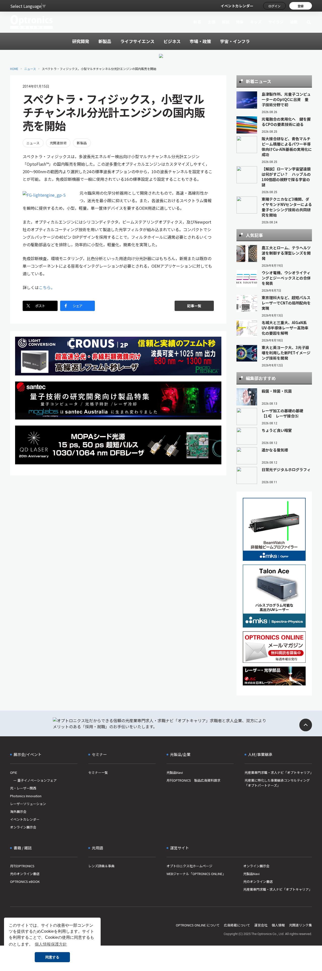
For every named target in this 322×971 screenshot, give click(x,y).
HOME (14, 68)
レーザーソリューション (28, 803)
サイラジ (276, 21)
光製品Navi (175, 772)
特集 (240, 21)
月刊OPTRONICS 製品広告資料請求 (193, 780)
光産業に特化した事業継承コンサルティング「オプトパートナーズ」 (277, 783)
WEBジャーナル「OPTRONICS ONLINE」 (196, 873)
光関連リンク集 (300, 925)
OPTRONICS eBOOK (25, 881)
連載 (294, 21)
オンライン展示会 (23, 827)
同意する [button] (52, 957)
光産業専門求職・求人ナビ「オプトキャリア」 (278, 772)
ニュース (30, 68)
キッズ (256, 21)
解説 (226, 21)
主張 (211, 21)
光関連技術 (58, 143)
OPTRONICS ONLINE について (198, 925)
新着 (197, 21)
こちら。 (47, 287)
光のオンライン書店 (24, 873)
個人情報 (278, 925)
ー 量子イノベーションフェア (33, 780)
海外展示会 (18, 811)
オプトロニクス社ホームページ (189, 865)
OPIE (13, 772)
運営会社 (260, 925)
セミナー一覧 (98, 772)
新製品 (82, 143)
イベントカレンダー (237, 5)
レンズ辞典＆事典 (101, 865)
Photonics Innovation (26, 795)
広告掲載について (237, 925)
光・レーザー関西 (23, 788)
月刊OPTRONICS (22, 865)
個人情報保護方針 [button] (51, 944)
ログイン (274, 6)
